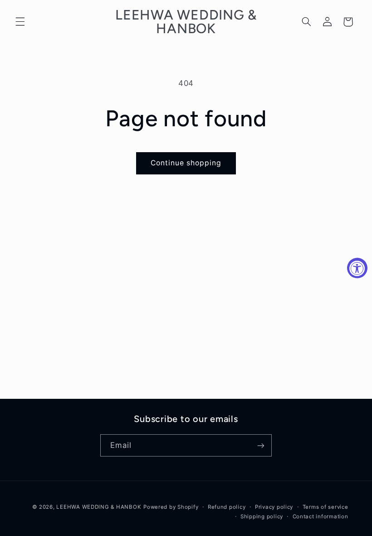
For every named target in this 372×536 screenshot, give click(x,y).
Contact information (320, 516)
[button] (20, 21)
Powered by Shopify (170, 507)
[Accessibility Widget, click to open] (357, 268)
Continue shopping (186, 163)
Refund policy (227, 507)
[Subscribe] (260, 445)
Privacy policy (274, 507)
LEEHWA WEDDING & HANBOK (98, 507)
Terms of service (325, 507)
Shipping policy (261, 516)
